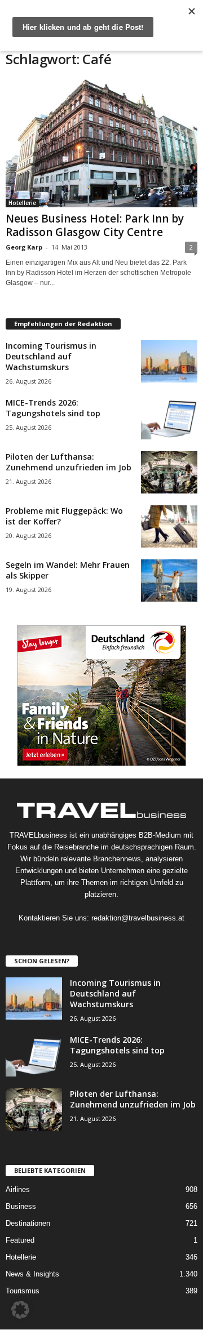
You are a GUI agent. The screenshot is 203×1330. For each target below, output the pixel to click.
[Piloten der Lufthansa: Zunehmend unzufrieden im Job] (169, 472)
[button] (20, 1309)
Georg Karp (24, 247)
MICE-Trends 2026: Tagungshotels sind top (53, 408)
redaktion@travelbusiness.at (137, 918)
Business (21, 1206)
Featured (20, 1240)
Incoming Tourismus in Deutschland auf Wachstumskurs (51, 356)
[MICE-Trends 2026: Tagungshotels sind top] (169, 418)
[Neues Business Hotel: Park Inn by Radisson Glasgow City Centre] (101, 143)
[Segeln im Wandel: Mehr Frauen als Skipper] (169, 580)
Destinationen (28, 1223)
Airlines (18, 1189)
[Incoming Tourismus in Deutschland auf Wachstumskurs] (169, 361)
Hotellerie (22, 203)
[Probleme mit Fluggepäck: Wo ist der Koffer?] (169, 526)
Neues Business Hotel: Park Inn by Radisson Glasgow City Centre (95, 225)
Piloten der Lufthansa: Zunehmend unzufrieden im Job (68, 462)
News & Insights (32, 1274)
